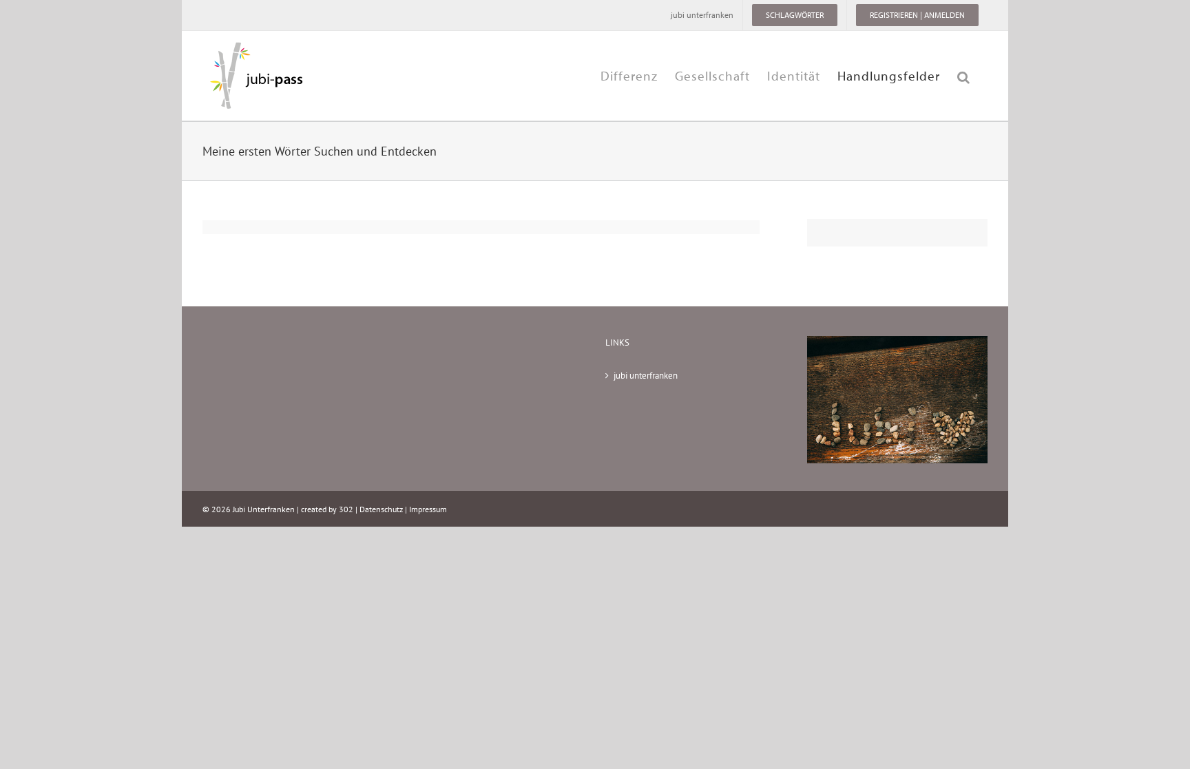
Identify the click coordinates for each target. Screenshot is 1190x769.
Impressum (428, 509)
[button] (963, 75)
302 (346, 509)
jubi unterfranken (646, 375)
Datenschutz (381, 509)
